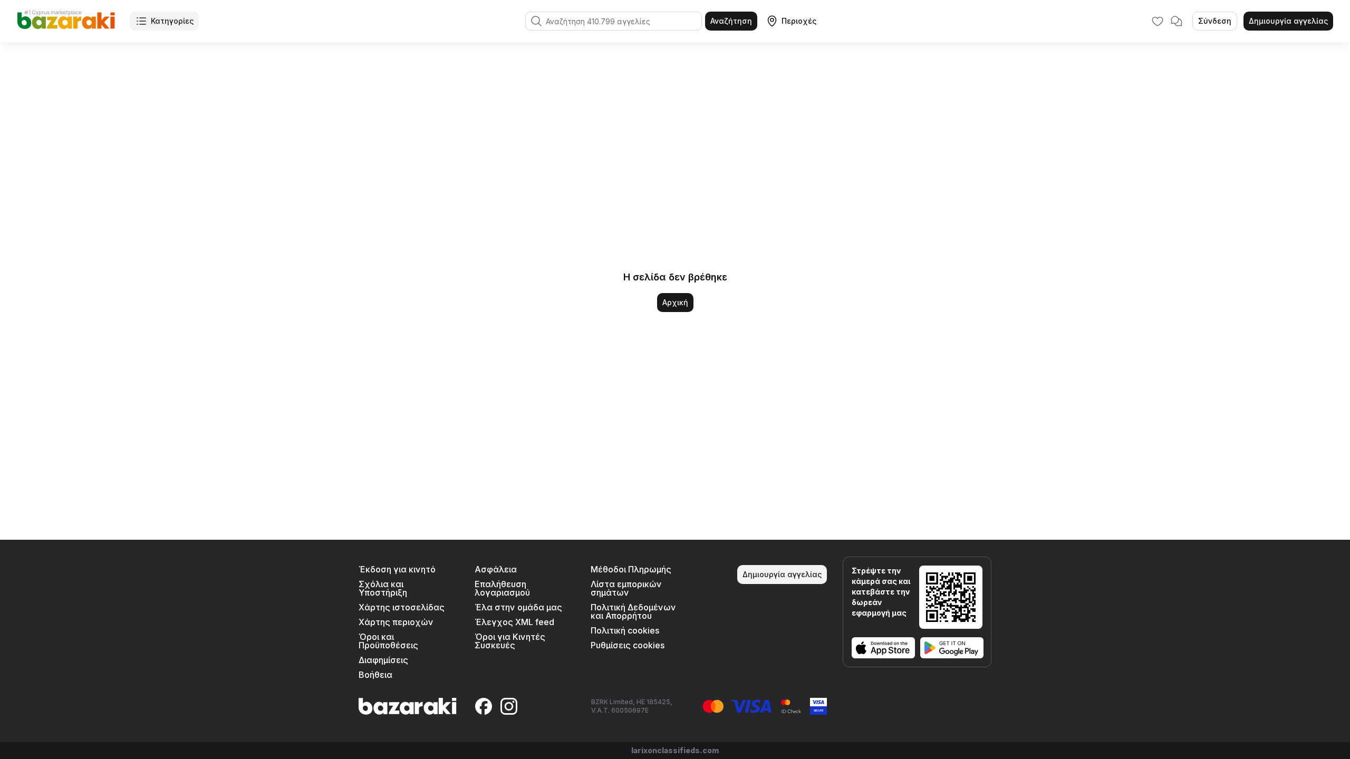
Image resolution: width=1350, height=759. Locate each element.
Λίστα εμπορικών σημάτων (626, 588)
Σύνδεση (1214, 20)
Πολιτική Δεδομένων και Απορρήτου (633, 611)
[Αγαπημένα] (1157, 21)
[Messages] (1176, 21)
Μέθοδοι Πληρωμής (631, 569)
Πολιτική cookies (625, 630)
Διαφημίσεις (383, 660)
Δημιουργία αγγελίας (1288, 20)
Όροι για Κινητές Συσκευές (510, 640)
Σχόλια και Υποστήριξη (383, 588)
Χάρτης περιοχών (396, 622)
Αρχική (675, 302)
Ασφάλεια (496, 569)
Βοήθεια (375, 674)
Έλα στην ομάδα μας (518, 607)
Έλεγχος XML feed (514, 622)
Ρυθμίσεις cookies (627, 645)
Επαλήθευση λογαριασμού (502, 588)
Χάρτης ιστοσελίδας (402, 607)
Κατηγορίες (172, 20)
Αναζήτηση (731, 20)
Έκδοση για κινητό (397, 569)
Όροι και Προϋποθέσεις (388, 640)
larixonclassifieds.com (675, 750)
